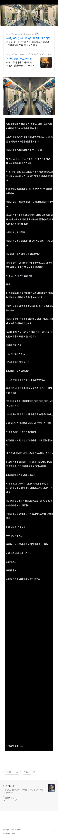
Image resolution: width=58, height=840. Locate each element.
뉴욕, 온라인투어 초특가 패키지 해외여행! (28, 38)
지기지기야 (9, 786)
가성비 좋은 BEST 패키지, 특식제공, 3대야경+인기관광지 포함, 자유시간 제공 (27, 43)
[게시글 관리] (17, 772)
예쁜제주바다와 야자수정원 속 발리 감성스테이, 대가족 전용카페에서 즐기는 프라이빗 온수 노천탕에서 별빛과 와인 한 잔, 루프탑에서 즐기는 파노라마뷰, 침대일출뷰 (20, 64)
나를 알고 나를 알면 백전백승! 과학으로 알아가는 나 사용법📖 (23, 791)
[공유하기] (14, 772)
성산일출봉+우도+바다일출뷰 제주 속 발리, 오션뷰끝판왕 (20, 58)
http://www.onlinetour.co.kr (20, 34)
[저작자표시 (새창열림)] (34, 772)
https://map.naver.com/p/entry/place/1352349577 (26, 54)
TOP (52, 831)
